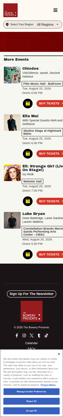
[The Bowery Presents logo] (10, 10)
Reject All (31, 401)
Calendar (31, 343)
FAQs (31, 348)
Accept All (31, 410)
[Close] (59, 354)
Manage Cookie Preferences (31, 391)
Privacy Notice (48, 385)
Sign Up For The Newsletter (32, 294)
